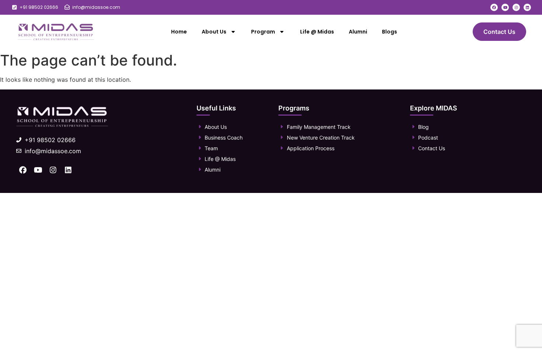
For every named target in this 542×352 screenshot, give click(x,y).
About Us (214, 31)
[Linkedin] (527, 7)
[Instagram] (516, 7)
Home (179, 31)
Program (263, 31)
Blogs (389, 31)
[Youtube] (505, 7)
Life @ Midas (317, 31)
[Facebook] (494, 7)
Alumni (358, 31)
